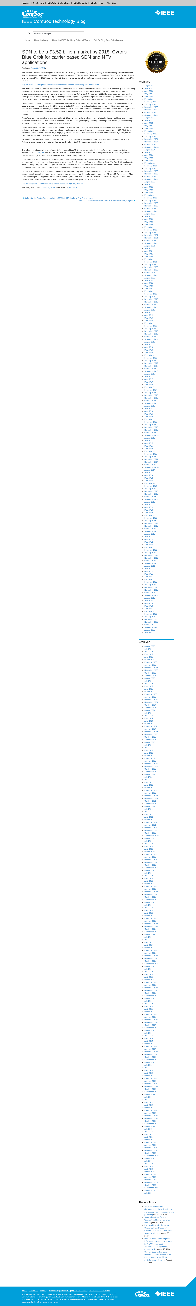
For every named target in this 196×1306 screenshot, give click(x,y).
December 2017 (151, 363)
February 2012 (150, 550)
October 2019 (150, 304)
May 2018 (148, 350)
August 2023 (149, 182)
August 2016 (149, 406)
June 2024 (148, 155)
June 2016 (148, 411)
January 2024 (150, 168)
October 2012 (150, 528)
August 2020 (149, 278)
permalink (73, 187)
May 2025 (148, 126)
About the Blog (41, 40)
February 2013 (150, 518)
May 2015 (148, 446)
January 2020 (150, 296)
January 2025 (150, 136)
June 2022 (148, 219)
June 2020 (148, 283)
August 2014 (149, 470)
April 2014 (148, 480)
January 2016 (150, 424)
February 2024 (150, 166)
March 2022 (149, 227)
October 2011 (150, 561)
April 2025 (148, 128)
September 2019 (151, 307)
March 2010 (149, 611)
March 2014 (149, 483)
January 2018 (150, 360)
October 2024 (150, 144)
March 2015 (149, 451)
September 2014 (151, 467)
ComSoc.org (38, 3)
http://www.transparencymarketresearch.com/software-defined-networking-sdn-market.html (60, 84)
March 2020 (149, 291)
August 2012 (149, 534)
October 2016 (150, 400)
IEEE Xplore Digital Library (58, 3)
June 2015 (148, 443)
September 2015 (151, 435)
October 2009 (150, 625)
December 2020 (151, 267)
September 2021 (151, 243)
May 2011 (148, 574)
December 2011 (151, 555)
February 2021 (150, 262)
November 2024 (151, 142)
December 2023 (151, 171)
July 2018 (148, 344)
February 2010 (150, 614)
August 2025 (149, 118)
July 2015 (148, 440)
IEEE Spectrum (97, 3)
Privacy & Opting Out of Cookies (73, 1290)
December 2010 (151, 587)
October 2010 (150, 593)
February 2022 (150, 230)
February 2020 (150, 294)
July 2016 (148, 408)
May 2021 (148, 254)
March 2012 (149, 547)
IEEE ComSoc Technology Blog (54, 21)
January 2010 (150, 617)
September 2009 (151, 627)
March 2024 (149, 163)
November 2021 (151, 238)
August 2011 (149, 566)
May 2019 (148, 318)
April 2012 (148, 544)
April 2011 (148, 577)
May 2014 (148, 478)
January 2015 (150, 456)
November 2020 (151, 270)
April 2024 (148, 160)
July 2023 (148, 184)
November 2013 (151, 494)
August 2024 (149, 150)
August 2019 (149, 310)
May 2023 (148, 190)
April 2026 (148, 96)
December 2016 (151, 395)
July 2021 (148, 248)
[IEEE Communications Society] (143, 1294)
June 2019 (148, 315)
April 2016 (148, 416)
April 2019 (148, 320)
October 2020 (150, 272)
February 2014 (150, 486)
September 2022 (151, 211)
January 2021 (150, 264)
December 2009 (151, 619)
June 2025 (148, 123)
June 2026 (148, 91)
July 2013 (148, 504)
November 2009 (151, 622)
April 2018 (148, 352)
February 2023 (150, 198)
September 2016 (151, 403)
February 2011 (150, 582)
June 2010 (148, 603)
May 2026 (148, 94)
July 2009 (148, 633)
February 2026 (150, 102)
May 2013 (148, 510)
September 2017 (151, 371)
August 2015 (149, 438)
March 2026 (149, 99)
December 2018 (151, 331)
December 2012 (151, 523)
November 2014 (151, 462)
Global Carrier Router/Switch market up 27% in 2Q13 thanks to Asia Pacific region (58, 198)
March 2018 (149, 355)
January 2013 (150, 520)
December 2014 (151, 459)
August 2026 (149, 86)
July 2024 (148, 152)
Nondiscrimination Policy (99, 1290)
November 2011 (151, 558)
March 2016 (149, 419)
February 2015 (150, 454)
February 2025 (150, 134)
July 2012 (148, 536)
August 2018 (149, 342)
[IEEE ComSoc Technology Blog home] (33, 14)
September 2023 (151, 179)
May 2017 (148, 382)
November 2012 (151, 526)
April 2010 (148, 609)
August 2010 (149, 598)
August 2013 (149, 502)
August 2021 (149, 246)
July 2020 (148, 280)
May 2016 (148, 414)
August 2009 (149, 630)
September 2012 (151, 531)
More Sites (111, 3)
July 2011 (148, 569)
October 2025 (150, 112)
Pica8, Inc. (40, 153)
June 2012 (148, 539)
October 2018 (150, 336)
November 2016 (151, 398)
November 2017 (151, 366)
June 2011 (148, 571)
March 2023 (149, 195)
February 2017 (150, 390)
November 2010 (151, 590)
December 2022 (151, 203)
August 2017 (149, 374)
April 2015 (148, 448)
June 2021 (148, 251)
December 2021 (151, 235)
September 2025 (151, 115)
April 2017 (148, 384)
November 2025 (151, 110)
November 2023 (151, 174)
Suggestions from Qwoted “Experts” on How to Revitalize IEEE (157, 1220)
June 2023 (148, 187)
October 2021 (150, 240)
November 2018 (151, 334)
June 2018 (148, 347)
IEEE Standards (80, 3)
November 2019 (151, 302)
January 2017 (150, 392)
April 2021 (148, 256)
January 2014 (150, 488)
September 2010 (151, 595)
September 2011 (151, 563)
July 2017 (148, 376)
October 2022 (150, 208)
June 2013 (148, 507)
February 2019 (150, 326)
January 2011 (150, 585)
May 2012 (148, 542)
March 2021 (149, 259)
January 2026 (150, 104)
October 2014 (150, 464)
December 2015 (151, 427)
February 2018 (150, 358)
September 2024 (151, 147)
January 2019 (150, 328)
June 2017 (148, 379)
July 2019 (148, 312)
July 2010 (148, 601)
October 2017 (150, 368)
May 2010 (148, 606)
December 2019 (151, 299)
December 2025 (151, 107)
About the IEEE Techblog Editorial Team (71, 40)
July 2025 (148, 120)
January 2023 (150, 200)
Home (27, 40)
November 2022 (151, 206)
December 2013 (151, 491)
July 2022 (148, 216)
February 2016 (150, 422)
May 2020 (148, 286)
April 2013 (148, 512)
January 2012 (150, 553)
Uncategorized (49, 187)
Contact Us (33, 1290)
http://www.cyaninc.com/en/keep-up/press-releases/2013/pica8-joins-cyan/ (53, 183)
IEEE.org (25, 3)
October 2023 (150, 176)
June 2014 (148, 475)
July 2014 (148, 472)
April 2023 (148, 192)
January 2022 (150, 232)
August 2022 (149, 214)
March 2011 (149, 579)
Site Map (43, 1290)
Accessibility (54, 1290)
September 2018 (151, 339)
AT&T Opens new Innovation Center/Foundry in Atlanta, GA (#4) (106, 201)
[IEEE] (162, 12)
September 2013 (151, 499)
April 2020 (148, 288)
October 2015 (150, 432)
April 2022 (148, 224)
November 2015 (151, 430)
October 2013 (150, 496)
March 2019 (149, 323)
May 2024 (148, 158)
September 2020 (151, 275)
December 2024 (151, 139)
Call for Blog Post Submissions (108, 40)
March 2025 (149, 131)
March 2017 (149, 387)
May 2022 (148, 222)
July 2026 (148, 88)
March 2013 (149, 515)
